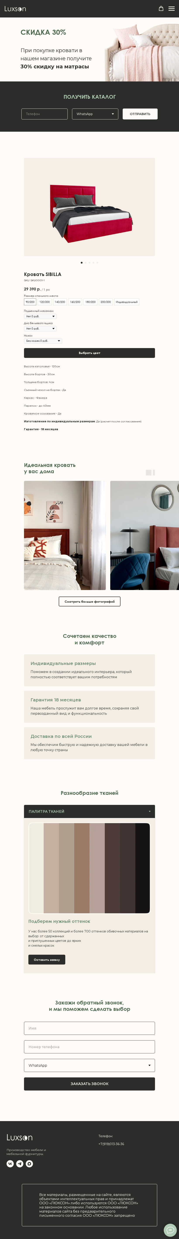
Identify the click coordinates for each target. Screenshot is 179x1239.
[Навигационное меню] (172, 9)
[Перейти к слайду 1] (82, 263)
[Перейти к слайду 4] (93, 263)
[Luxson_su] (10, 1166)
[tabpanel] (89, 895)
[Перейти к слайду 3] (89, 263)
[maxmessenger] (29, 1166)
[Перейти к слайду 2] (85, 263)
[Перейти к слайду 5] (97, 263)
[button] (161, 8)
